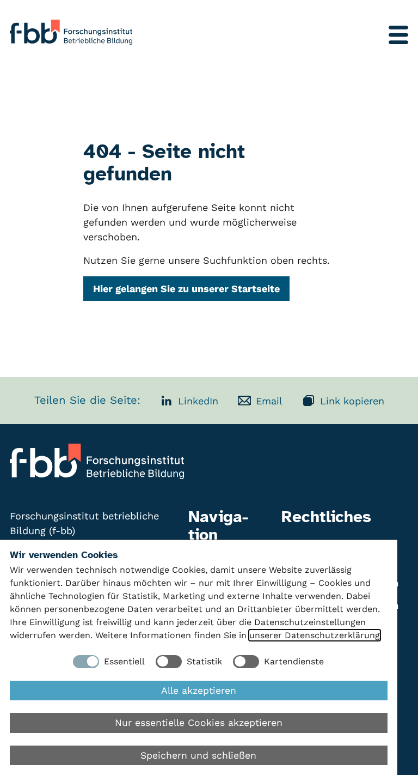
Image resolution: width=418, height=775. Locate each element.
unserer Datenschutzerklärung (314, 635)
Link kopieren (352, 401)
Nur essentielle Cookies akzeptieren (198, 722)
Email (269, 401)
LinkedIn (198, 401)
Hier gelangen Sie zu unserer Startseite (186, 288)
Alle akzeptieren (198, 690)
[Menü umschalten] (398, 35)
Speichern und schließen (198, 755)
